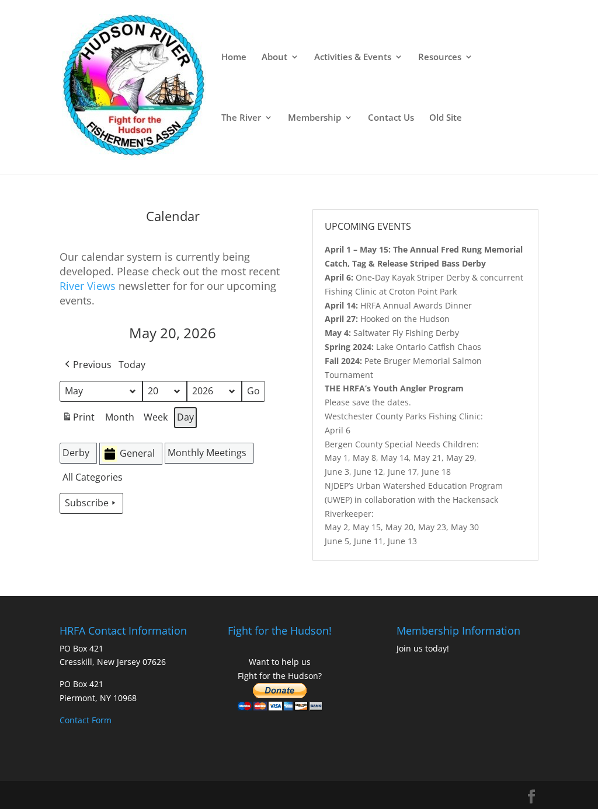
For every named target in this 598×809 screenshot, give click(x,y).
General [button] (137, 453)
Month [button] (119, 417)
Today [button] (132, 364)
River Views (88, 286)
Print (78, 420)
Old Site (445, 118)
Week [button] (156, 417)
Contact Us (391, 118)
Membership (314, 118)
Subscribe (87, 502)
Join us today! (423, 648)
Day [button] (185, 417)
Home (233, 57)
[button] (87, 365)
